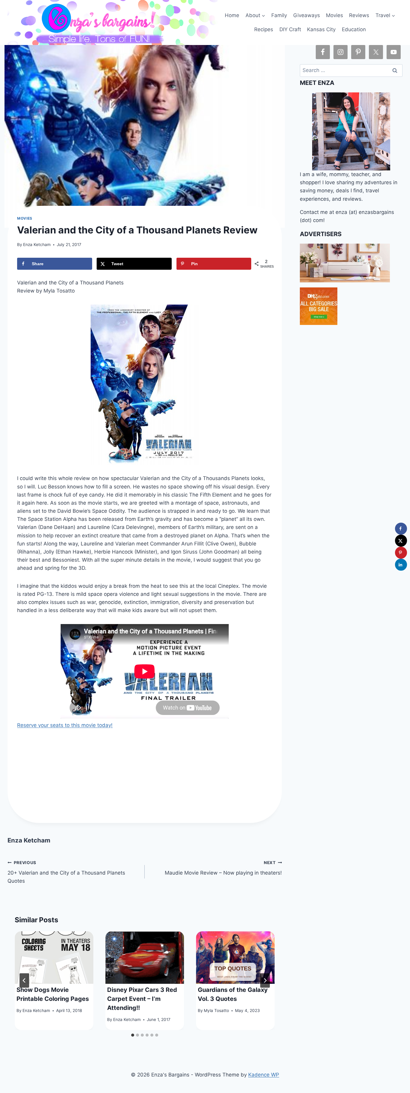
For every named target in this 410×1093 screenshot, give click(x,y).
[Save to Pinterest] (401, 553)
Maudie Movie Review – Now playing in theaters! (223, 868)
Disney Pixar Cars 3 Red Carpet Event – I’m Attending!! (142, 998)
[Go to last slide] (24, 980)
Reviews (359, 15)
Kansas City (321, 29)
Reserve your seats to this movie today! (65, 725)
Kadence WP (263, 1075)
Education (354, 29)
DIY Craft (290, 29)
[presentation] (54, 957)
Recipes (263, 29)
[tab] (132, 1035)
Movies (334, 15)
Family (279, 15)
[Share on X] (401, 541)
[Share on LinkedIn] (401, 565)
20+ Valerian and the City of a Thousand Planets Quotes (66, 872)
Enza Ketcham (37, 244)
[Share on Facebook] (401, 529)
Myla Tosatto (216, 1010)
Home (232, 15)
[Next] (265, 980)
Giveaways (306, 15)
